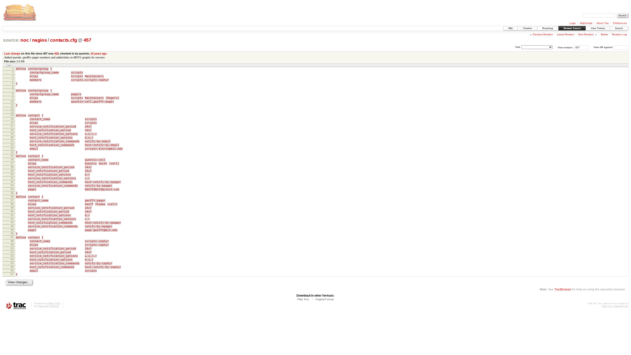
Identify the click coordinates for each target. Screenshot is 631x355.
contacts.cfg (63, 40)
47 (12, 237)
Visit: (518, 47)
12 (12, 108)
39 (12, 207)
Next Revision (586, 34)
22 (12, 144)
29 (12, 170)
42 (12, 218)
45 (12, 229)
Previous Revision (543, 34)
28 (12, 166)
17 (12, 126)
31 (12, 178)
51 (12, 251)
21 (12, 141)
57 (12, 274)
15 (12, 118)
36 (12, 196)
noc (24, 40)
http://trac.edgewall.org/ (615, 306)
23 (12, 148)
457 (87, 40)
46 (12, 233)
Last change (12, 53)
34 (12, 189)
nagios (39, 40)
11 (12, 105)
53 (12, 259)
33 (12, 185)
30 (12, 174)
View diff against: (604, 47)
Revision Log (619, 34)
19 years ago (98, 53)
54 (12, 263)
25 (12, 155)
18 (12, 129)
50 (12, 248)
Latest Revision (565, 34)
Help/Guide (586, 23)
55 (12, 266)
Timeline (527, 28)
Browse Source (572, 28)
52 (12, 255)
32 (12, 181)
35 (12, 192)
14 (12, 115)
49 (12, 244)
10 (12, 101)
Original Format (324, 299)
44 (12, 226)
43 (12, 222)
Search (619, 28)
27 (12, 163)
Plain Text (303, 299)
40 (12, 211)
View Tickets (598, 28)
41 (12, 214)
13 (12, 111)
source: (11, 40)
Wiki (510, 28)
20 (12, 137)
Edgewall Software (48, 306)
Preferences (620, 23)
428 (56, 53)
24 (12, 152)
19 (12, 133)
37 (12, 200)
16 (12, 122)
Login (572, 23)
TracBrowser (562, 289)
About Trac (602, 23)
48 (12, 240)
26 (12, 159)
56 (12, 270)
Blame (604, 34)
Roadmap (547, 28)
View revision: (565, 47)
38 (12, 203)
